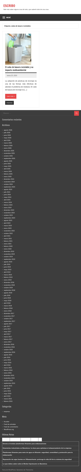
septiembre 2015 (9, 383)
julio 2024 (7, 192)
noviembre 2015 (9, 378)
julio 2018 (7, 295)
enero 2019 (7, 280)
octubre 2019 (8, 256)
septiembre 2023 (9, 218)
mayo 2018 (7, 300)
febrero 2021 (8, 241)
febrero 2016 (8, 370)
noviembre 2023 (9, 213)
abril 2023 (7, 223)
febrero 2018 (8, 308)
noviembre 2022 (9, 231)
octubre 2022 (8, 233)
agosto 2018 (8, 293)
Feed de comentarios (11, 427)
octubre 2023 (8, 215)
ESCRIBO (9, 5)
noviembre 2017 (9, 316)
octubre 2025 (8, 156)
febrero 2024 (8, 205)
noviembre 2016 (9, 347)
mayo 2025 (7, 166)
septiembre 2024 (9, 187)
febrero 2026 (8, 145)
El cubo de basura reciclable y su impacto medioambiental (19, 69)
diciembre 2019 (9, 251)
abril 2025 (7, 169)
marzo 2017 (8, 337)
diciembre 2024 (9, 179)
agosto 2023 (8, 220)
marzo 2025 (8, 171)
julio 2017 (7, 326)
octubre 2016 (8, 349)
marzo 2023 (8, 225)
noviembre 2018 (9, 285)
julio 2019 (7, 264)
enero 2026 (7, 148)
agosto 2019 (8, 262)
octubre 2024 (8, 184)
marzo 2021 (8, 238)
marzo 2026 (8, 143)
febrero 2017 (8, 339)
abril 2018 (7, 303)
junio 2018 (7, 298)
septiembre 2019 (9, 259)
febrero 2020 (8, 246)
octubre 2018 (8, 287)
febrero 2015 (8, 401)
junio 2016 (7, 360)
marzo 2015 (8, 399)
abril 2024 (7, 200)
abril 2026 (7, 140)
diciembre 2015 (9, 375)
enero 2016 (7, 373)
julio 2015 (7, 388)
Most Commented (25, 439)
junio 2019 (7, 267)
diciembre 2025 (9, 151)
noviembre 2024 (9, 182)
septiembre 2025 (9, 158)
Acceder (6, 421)
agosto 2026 (8, 130)
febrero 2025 (8, 174)
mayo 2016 (7, 362)
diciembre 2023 (9, 210)
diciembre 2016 (9, 344)
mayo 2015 (7, 393)
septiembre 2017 (9, 321)
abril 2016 (7, 365)
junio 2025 (7, 163)
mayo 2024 (7, 197)
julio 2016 (7, 357)
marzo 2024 (8, 202)
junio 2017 (7, 329)
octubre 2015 (8, 380)
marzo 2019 (8, 275)
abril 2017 (7, 334)
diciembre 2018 (9, 282)
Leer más (10, 96)
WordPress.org (9, 429)
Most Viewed (34, 439)
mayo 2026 (7, 138)
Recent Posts (6, 439)
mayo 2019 (7, 269)
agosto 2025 (8, 161)
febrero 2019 (8, 277)
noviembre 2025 (9, 153)
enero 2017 (7, 342)
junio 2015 (7, 391)
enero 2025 (7, 176)
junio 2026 (7, 135)
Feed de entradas (10, 424)
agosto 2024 (8, 189)
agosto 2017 (8, 324)
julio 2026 (7, 132)
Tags (40, 439)
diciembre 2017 (9, 313)
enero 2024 (7, 207)
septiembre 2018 (9, 290)
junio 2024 (7, 194)
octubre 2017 (8, 318)
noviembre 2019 (9, 254)
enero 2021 (7, 244)
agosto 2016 (8, 355)
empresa (9, 103)
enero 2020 (7, 249)
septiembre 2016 (9, 352)
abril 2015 (7, 396)
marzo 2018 (8, 306)
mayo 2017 (7, 331)
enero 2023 (7, 228)
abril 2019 (7, 272)
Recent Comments (15, 439)
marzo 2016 (8, 368)
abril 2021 (7, 236)
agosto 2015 (8, 386)
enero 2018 (7, 311)
